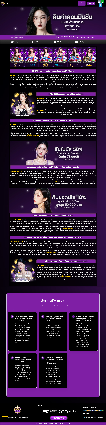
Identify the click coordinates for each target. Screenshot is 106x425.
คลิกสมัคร (17, 41)
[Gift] (99, 1)
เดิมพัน (59, 41)
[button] (7, 3)
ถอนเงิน (81, 41)
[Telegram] (100, 5)
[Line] (102, 1)
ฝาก (37, 41)
